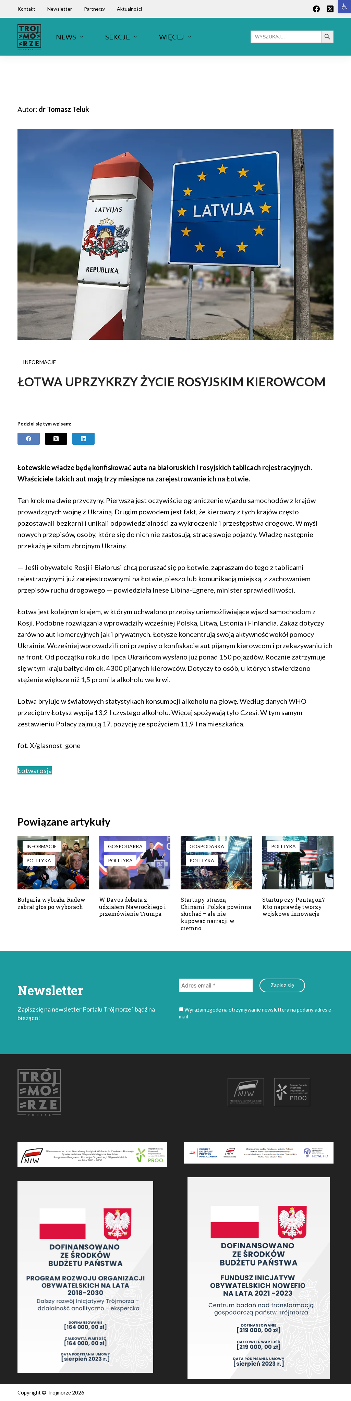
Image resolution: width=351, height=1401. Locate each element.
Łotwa (27, 770)
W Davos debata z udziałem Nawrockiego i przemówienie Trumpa (132, 907)
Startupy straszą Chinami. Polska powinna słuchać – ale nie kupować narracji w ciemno (216, 914)
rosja (44, 770)
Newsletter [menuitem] (59, 9)
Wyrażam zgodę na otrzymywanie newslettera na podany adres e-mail (256, 1012)
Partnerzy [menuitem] (94, 9)
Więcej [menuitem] (171, 37)
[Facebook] (316, 8)
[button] (344, 6)
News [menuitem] (66, 37)
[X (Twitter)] (330, 8)
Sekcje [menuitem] (117, 37)
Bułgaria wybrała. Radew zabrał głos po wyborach (51, 903)
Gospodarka (125, 846)
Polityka (38, 860)
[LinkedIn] (83, 439)
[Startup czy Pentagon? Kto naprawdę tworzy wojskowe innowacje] (298, 862)
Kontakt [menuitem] (26, 9)
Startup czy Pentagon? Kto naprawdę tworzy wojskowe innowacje (293, 907)
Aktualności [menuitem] (129, 9)
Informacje (39, 362)
